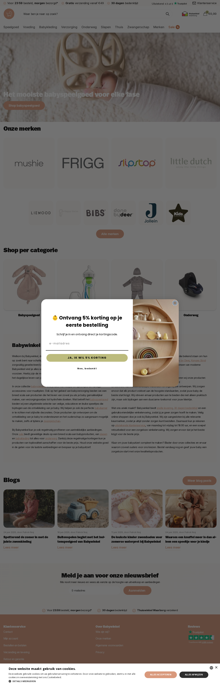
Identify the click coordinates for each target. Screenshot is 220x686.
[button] (74, 681)
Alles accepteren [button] (160, 674)
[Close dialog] (175, 303)
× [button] (216, 667)
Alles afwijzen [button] (194, 674)
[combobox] (211, 668)
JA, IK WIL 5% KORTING (87, 358)
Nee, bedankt (87, 368)
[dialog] (110, 675)
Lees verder (68, 677)
